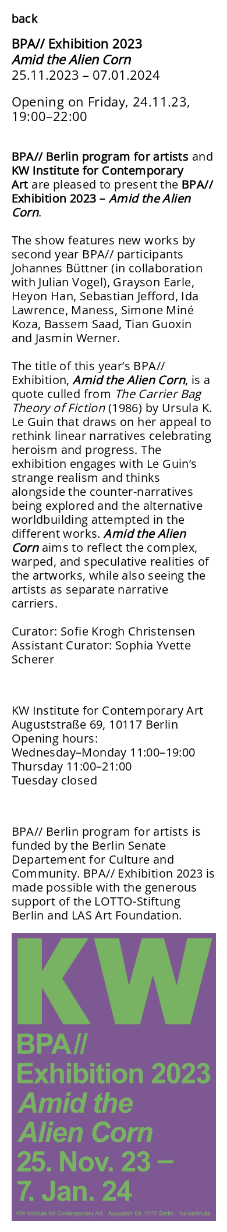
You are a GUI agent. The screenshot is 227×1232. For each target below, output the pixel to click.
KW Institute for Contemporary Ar (106, 710)
